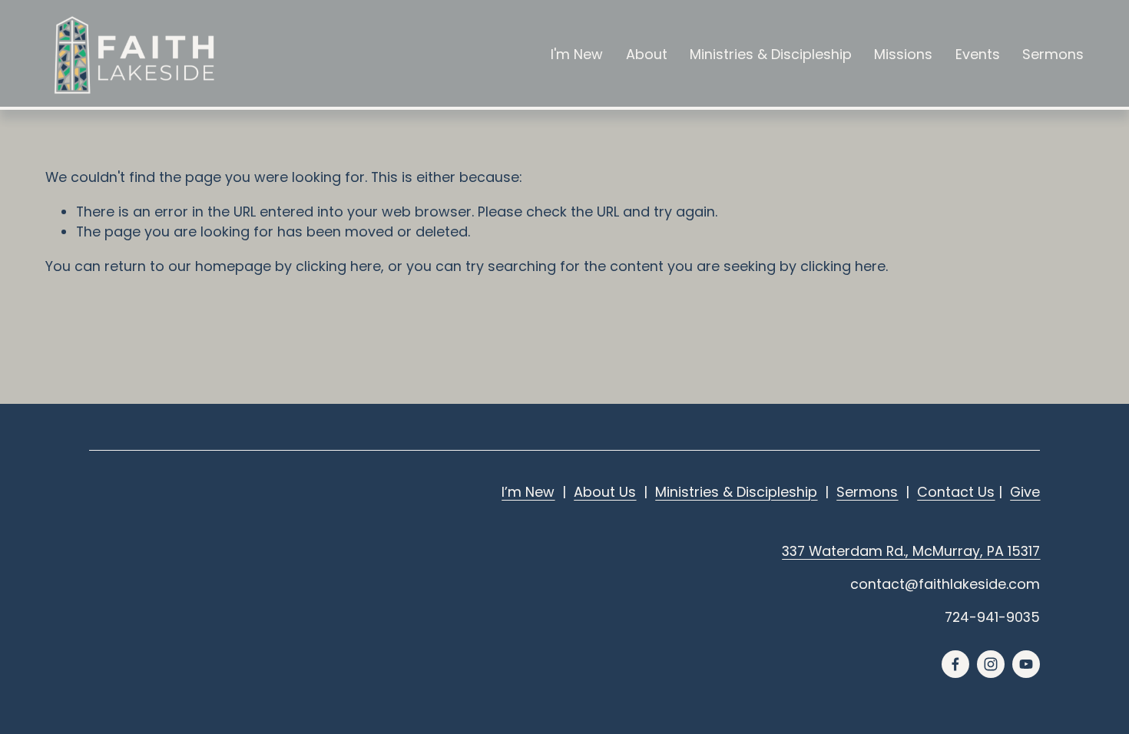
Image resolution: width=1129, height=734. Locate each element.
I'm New (577, 54)
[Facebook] (955, 664)
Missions (903, 54)
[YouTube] (1026, 664)
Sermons (1053, 54)
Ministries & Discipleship (771, 54)
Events (977, 54)
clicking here (338, 266)
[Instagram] (991, 664)
